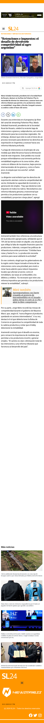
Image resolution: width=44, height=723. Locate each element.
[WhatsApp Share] (18, 115)
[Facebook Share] (3, 115)
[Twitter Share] (8, 115)
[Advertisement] (22, 446)
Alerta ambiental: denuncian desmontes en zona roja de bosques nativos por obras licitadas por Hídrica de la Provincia (21, 575)
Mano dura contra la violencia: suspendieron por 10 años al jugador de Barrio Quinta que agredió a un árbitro (20, 605)
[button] (3, 28)
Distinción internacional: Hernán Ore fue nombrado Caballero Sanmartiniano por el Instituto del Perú (21, 666)
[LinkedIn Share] (13, 115)
